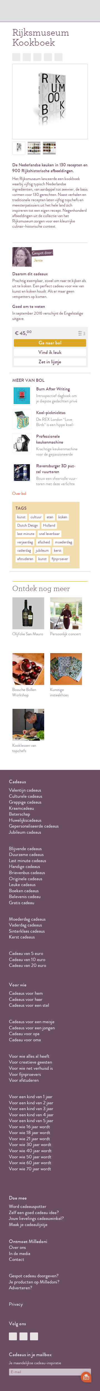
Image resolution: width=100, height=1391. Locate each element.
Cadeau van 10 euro (27, 959)
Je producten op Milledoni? (34, 1281)
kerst (57, 550)
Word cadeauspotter (27, 1206)
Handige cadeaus (24, 866)
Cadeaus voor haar (25, 999)
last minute (25, 534)
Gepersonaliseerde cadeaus (34, 826)
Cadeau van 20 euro (27, 965)
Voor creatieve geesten (30, 1062)
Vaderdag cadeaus (25, 924)
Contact (16, 1259)
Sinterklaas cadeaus (27, 931)
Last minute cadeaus (27, 860)
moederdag (63, 542)
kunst (21, 517)
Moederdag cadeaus (27, 919)
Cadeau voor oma (25, 1039)
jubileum (42, 550)
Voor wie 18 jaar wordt (29, 1132)
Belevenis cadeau (25, 896)
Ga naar (50, 342)
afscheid (44, 542)
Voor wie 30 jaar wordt (30, 1144)
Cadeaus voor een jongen (32, 1027)
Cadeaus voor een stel (29, 1005)
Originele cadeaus (25, 878)
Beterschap (19, 814)
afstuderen (25, 559)
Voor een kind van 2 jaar (31, 1102)
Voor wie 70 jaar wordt (30, 1168)
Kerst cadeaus (22, 936)
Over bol (19, 494)
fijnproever (60, 559)
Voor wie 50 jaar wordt (30, 1156)
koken (62, 517)
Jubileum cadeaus (25, 832)
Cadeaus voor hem (26, 993)
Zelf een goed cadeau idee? (34, 1212)
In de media (19, 1253)
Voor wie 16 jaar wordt (29, 1126)
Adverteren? (20, 1287)
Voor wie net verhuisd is (31, 1068)
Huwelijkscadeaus (25, 820)
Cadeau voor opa (24, 1033)
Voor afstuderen (24, 1080)
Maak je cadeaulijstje (28, 1224)
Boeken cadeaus (24, 890)
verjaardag (25, 542)
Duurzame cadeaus (26, 854)
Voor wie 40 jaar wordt (30, 1150)
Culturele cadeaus (25, 796)
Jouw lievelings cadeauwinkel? (36, 1218)
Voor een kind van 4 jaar (31, 1114)
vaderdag (24, 550)
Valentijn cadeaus (25, 790)
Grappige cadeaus (25, 802)
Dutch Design (27, 525)
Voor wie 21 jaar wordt (29, 1138)
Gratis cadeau (21, 902)
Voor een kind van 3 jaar (31, 1108)
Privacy (16, 1304)
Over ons (17, 1247)
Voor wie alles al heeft (29, 1056)
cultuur (36, 517)
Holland (49, 525)
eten (50, 517)
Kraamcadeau (21, 808)
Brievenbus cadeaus (27, 872)
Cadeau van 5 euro (26, 953)
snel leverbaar (49, 534)
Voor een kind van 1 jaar (30, 1096)
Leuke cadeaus (22, 884)
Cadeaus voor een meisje (31, 1021)
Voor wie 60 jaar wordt (30, 1162)
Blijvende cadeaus (25, 848)
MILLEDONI (24, 13)
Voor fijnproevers (25, 1074)
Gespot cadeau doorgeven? (34, 1275)
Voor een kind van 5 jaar (31, 1120)
